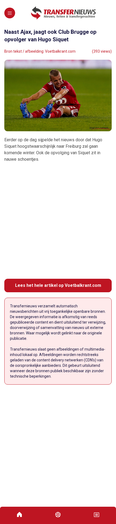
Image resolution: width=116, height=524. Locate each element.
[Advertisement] (58, 221)
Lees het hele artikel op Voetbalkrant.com (58, 285)
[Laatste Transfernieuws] (63, 12)
